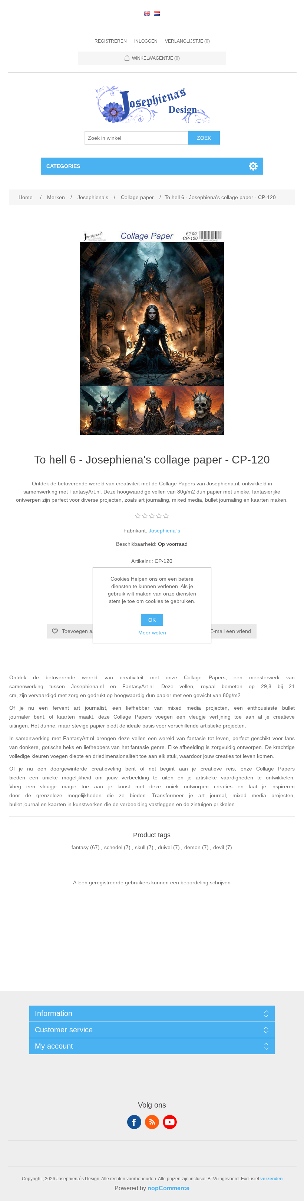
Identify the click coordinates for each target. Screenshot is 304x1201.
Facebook (134, 1122)
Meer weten (152, 633)
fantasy (80, 847)
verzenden (271, 1178)
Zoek (204, 138)
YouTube (170, 1122)
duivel (165, 847)
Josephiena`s (164, 531)
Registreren (111, 41)
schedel (113, 847)
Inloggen (146, 41)
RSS (152, 1122)
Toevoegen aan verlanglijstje (95, 631)
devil (218, 847)
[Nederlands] (156, 13)
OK (152, 620)
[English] (147, 13)
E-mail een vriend (230, 631)
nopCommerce (168, 1188)
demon (192, 847)
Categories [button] (63, 166)
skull (140, 847)
